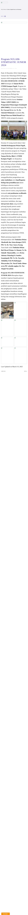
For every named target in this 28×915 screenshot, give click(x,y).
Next (25, 371)
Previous (4, 371)
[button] (3, 16)
